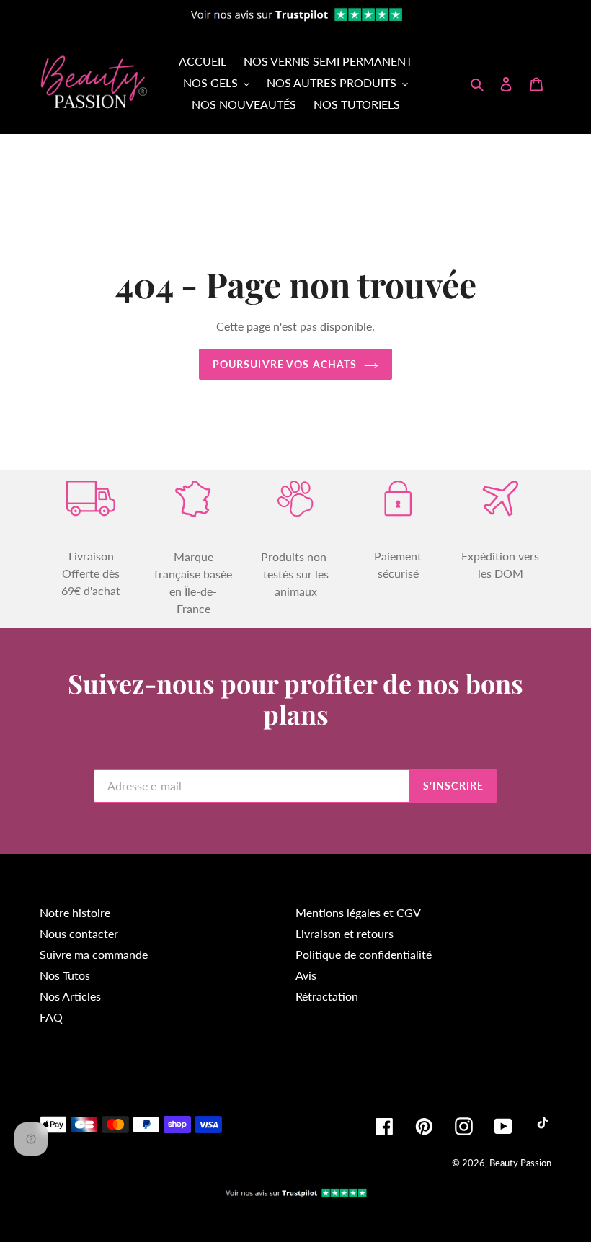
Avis (306, 975)
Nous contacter (79, 933)
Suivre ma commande (94, 954)
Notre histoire (75, 912)
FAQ (51, 1017)
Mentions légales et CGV (358, 912)
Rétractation (327, 996)
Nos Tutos (65, 975)
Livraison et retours (345, 933)
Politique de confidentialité (364, 954)
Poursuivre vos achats (285, 364)
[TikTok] (542, 1125)
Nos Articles (70, 996)
